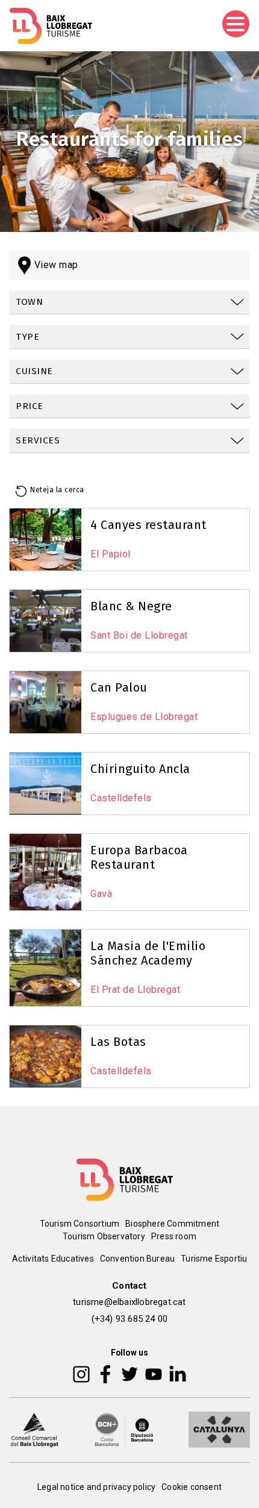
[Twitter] (129, 1373)
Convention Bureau (137, 1258)
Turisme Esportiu (214, 1258)
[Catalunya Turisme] (219, 1429)
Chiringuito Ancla (140, 769)
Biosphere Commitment (172, 1223)
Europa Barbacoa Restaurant (139, 857)
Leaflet (120, 743)
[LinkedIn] (178, 1373)
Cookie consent (191, 1487)
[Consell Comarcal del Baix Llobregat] (34, 1429)
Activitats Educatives (53, 1258)
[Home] (51, 26)
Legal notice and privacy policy (96, 1487)
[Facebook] (106, 1373)
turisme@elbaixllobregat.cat (129, 1302)
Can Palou (119, 687)
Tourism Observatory (104, 1236)
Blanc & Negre (131, 606)
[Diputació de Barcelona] (124, 1429)
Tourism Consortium (80, 1223)
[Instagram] (81, 1373)
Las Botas (118, 1041)
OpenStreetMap (175, 743)
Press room (173, 1236)
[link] (129, 302)
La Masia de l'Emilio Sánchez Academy (147, 953)
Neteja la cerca (57, 490)
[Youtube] (154, 1373)
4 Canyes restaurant (148, 525)
